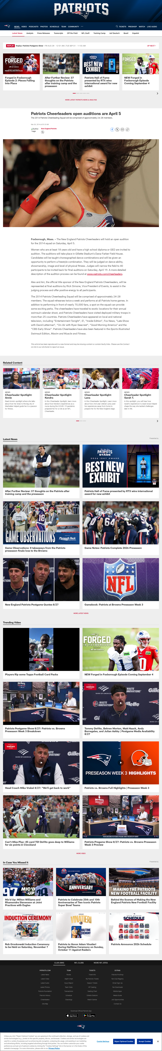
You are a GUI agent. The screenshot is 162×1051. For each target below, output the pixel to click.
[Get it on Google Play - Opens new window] (89, 1017)
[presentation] (158, 93)
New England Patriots (49, 128)
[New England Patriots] (81, 1027)
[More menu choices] (82, 26)
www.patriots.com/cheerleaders (104, 273)
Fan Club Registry (118, 979)
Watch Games (92, 999)
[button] (74, 93)
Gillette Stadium (92, 995)
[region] (81, 1041)
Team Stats (69, 987)
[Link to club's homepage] (7, 26)
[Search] (117, 26)
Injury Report (68, 983)
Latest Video (45, 979)
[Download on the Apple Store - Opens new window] (72, 1016)
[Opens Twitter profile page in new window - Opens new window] (42, 132)
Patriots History (45, 995)
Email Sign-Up (118, 983)
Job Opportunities (117, 999)
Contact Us (117, 1004)
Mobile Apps (117, 991)
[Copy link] (127, 130)
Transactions (68, 991)
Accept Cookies (145, 1041)
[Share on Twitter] (117, 131)
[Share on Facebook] (112, 131)
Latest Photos (45, 987)
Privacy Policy (54, 1048)
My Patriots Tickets (92, 979)
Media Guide (117, 995)
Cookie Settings (103, 1041)
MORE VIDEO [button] (81, 853)
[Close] (158, 1041)
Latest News (45, 974)
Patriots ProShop (117, 974)
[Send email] (122, 131)
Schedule (69, 995)
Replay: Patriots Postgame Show (29, 46)
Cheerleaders (45, 999)
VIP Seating (92, 987)
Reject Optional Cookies (124, 1041)
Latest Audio (45, 983)
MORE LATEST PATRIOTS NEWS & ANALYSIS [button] (81, 100)
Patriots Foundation (45, 991)
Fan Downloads (117, 987)
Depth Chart (69, 979)
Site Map (45, 1004)
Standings (68, 999)
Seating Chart (92, 991)
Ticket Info (92, 974)
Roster (69, 974)
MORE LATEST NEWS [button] (81, 613)
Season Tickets (92, 983)
